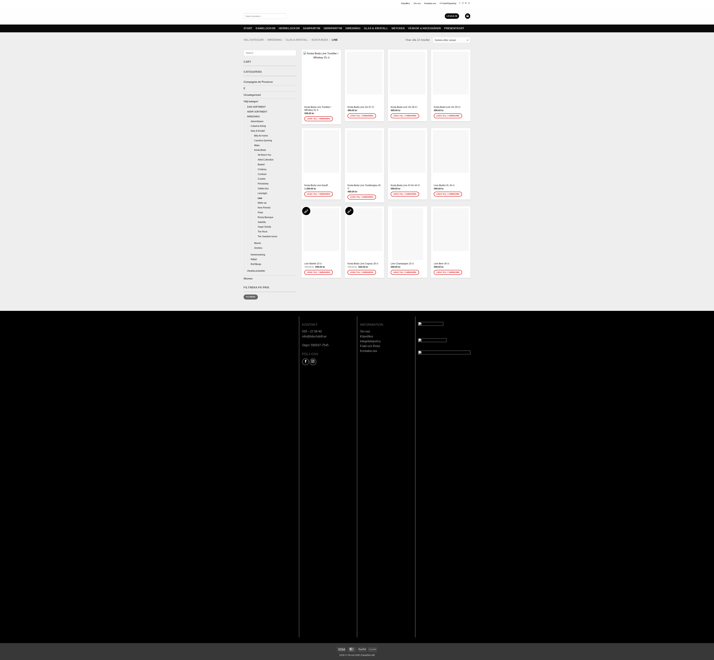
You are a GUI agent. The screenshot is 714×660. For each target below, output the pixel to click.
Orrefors (258, 248)
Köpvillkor (405, 3)
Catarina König (258, 126)
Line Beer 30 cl (441, 263)
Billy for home (261, 135)
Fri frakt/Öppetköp (448, 3)
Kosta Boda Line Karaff (316, 185)
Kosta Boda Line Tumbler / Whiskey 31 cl (317, 108)
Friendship (263, 183)
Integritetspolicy (370, 341)
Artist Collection (266, 159)
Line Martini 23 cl (313, 263)
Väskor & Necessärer (424, 28)
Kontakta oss (430, 3)
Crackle (262, 179)
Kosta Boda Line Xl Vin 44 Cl (405, 185)
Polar (260, 212)
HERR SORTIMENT (257, 111)
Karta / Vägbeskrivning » (260, 357)
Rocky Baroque (265, 217)
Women (248, 278)
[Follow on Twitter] (466, 3)
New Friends (264, 207)
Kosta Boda (320, 39)
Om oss (417, 3)
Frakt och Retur (370, 346)
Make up (262, 203)
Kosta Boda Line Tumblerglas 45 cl (364, 187)
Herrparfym (333, 28)
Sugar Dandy (264, 227)
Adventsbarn (257, 121)
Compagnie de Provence (258, 82)
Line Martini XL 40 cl (444, 185)
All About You (264, 155)
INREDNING (352, 28)
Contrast (262, 174)
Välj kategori (254, 39)
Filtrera (250, 297)
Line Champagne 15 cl (402, 263)
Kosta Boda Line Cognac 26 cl (363, 263)
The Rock (262, 231)
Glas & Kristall (376, 28)
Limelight (262, 193)
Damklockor (265, 28)
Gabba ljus (263, 188)
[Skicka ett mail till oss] (469, 3)
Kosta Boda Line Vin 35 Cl (447, 107)
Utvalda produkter (256, 271)
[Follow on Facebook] (460, 3)
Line (260, 198)
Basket (261, 164)
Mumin (257, 243)
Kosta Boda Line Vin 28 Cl (404, 107)
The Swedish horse (267, 236)
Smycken (398, 28)
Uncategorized (252, 95)
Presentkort (454, 28)
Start (248, 28)
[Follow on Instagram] (463, 3)
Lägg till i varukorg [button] (318, 119)
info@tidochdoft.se (314, 336)
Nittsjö (254, 259)
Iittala (257, 145)
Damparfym (311, 28)
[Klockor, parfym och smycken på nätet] (343, 15)
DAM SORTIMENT (256, 107)
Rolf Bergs (256, 264)
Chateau (262, 169)
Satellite (262, 222)
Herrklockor (289, 28)
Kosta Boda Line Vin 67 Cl (361, 107)
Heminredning (258, 254)
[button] (452, 16)
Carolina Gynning (263, 140)
